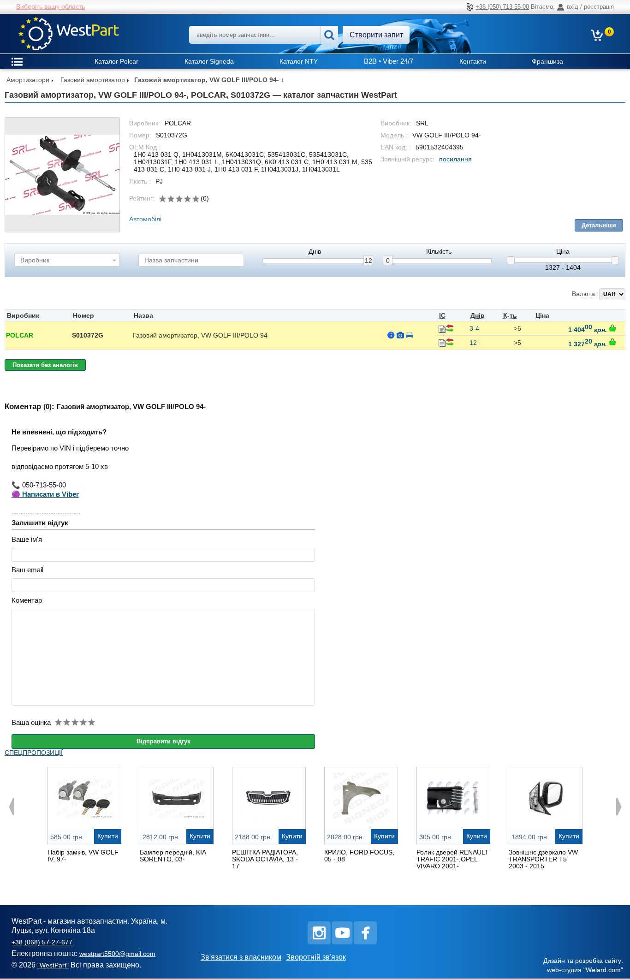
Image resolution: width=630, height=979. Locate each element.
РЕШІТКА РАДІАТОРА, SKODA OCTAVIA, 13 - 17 (265, 859)
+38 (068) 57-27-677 (42, 942)
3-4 (474, 328)
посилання (455, 159)
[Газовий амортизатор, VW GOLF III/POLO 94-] (62, 174)
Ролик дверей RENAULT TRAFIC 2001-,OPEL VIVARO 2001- (452, 859)
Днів (315, 251)
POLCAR (19, 335)
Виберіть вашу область (50, 6)
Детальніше (599, 225)
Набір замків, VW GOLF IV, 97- (83, 855)
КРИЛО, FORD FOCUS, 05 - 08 (359, 855)
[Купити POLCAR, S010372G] (612, 328)
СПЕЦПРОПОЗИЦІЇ (34, 752)
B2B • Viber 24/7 (388, 61)
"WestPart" (53, 965)
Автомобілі (145, 219)
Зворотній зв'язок (316, 957)
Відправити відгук (163, 741)
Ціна (563, 251)
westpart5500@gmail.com (117, 953)
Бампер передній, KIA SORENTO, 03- (173, 855)
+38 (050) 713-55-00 (502, 6)
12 (368, 260)
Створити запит (376, 35)
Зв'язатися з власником (241, 957)
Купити (107, 836)
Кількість (439, 251)
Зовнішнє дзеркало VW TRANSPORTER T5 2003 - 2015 (543, 859)
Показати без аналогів (45, 365)
